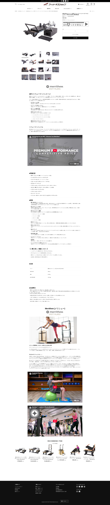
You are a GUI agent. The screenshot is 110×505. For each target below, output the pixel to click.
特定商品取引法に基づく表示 (61, 491)
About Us (57, 8)
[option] (40, 32)
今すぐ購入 (75, 37)
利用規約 (16, 489)
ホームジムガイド (67, 8)
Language (80, 4)
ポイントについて (38, 491)
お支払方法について (39, 489)
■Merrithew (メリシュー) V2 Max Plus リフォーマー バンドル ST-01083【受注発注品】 (48, 458)
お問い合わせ (17, 488)
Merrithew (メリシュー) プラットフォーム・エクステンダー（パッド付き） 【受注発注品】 (89, 458)
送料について (37, 486)
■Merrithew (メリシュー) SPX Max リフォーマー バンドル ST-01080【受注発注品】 (21, 458)
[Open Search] (16, 4)
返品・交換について (39, 488)
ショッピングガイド (18, 486)
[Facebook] (63, 1)
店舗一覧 (48, 8)
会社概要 (57, 486)
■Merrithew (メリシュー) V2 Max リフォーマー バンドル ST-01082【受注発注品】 (35, 458)
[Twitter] (65, 1)
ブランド (39, 8)
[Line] (67, 1)
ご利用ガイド (79, 8)
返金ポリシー (17, 491)
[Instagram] (61, 1)
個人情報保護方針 (59, 489)
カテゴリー (29, 8)
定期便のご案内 (38, 493)
